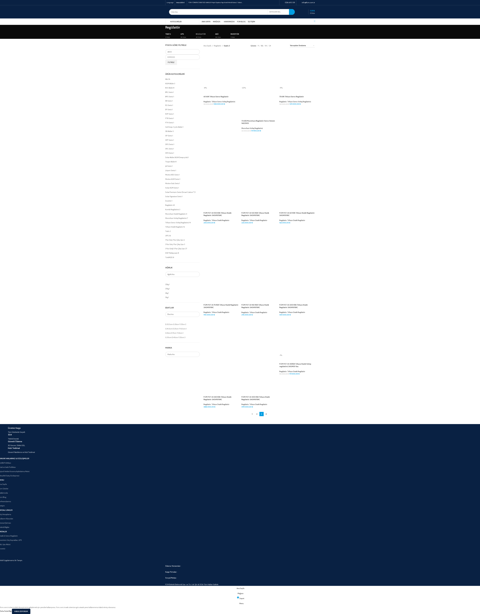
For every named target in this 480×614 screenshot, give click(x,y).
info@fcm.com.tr (308, 2)
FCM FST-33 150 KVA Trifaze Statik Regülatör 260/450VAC (255, 306)
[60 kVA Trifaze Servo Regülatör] (221, 69)
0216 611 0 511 (290, 2)
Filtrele (171, 62)
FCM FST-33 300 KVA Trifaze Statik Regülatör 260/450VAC (255, 398)
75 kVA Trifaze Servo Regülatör (291, 96)
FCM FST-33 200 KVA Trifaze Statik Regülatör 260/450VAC (293, 306)
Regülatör (207, 101)
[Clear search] (168, 280)
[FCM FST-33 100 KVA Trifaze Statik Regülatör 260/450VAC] (221, 152)
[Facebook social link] (266, 2)
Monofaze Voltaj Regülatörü (252, 128)
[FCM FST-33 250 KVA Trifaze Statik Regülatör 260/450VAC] (221, 336)
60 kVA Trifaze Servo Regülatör (216, 96)
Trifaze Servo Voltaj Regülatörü (223, 101)
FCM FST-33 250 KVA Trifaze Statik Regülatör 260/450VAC (217, 398)
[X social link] (270, 2)
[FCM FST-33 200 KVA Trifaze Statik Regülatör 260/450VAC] (297, 244)
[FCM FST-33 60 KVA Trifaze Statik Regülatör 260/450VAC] (297, 152)
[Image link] (240, 569)
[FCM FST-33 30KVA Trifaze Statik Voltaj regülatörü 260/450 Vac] (297, 336)
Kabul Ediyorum (21, 611)
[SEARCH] (292, 12)
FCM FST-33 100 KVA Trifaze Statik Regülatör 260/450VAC (217, 214)
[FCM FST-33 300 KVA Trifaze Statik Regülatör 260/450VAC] (259, 336)
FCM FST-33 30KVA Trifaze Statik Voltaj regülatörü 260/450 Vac (295, 365)
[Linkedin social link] (273, 2)
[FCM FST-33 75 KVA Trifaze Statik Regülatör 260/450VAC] (221, 244)
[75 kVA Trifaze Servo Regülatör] (297, 69)
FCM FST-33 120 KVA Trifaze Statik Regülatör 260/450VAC (255, 214)
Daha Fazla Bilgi (6, 611)
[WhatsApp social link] (276, 2)
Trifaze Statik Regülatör (220, 220)
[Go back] (162, 28)
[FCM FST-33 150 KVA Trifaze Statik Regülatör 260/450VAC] (259, 244)
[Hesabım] (301, 11)
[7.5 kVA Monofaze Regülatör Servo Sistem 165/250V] (259, 69)
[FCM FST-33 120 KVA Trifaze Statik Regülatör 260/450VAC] (259, 152)
